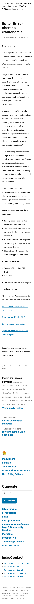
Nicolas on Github (13, 570)
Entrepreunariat (11, 520)
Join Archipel (9, 466)
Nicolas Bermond (10, 37)
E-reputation (9, 512)
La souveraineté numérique (13, 324)
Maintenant (8, 458)
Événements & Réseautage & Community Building (15, 527)
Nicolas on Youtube (14, 577)
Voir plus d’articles (12, 408)
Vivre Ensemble (11, 545)
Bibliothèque (9, 509)
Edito (6, 368)
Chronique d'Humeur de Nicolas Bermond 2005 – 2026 (16, 6)
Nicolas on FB (11, 567)
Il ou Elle (7, 462)
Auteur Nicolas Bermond (16, 470)
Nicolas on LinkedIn (15, 573)
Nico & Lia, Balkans (12, 474)
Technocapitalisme (13, 541)
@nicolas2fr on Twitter (16, 563)
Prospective (9, 537)
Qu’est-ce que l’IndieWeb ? (13, 317)
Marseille (7, 533)
